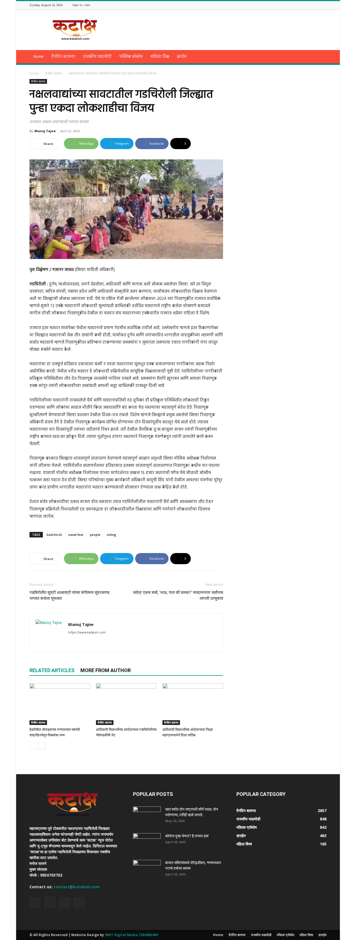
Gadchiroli (54, 534)
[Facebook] (303, 5)
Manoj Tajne (45, 131)
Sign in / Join (81, 5)
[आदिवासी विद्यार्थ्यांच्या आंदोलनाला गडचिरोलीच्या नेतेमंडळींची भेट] (126, 704)
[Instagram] (309, 5)
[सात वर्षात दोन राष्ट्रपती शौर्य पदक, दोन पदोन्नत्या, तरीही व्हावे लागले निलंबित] (147, 816)
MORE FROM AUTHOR (105, 670)
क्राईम (181, 56)
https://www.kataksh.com (87, 632)
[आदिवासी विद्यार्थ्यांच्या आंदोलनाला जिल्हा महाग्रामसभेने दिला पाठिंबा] (192, 704)
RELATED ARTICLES (52, 670)
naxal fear (76, 534)
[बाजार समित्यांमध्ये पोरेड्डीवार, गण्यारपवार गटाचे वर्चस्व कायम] (147, 869)
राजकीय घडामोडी (97, 56)
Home (38, 56)
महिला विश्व (159, 56)
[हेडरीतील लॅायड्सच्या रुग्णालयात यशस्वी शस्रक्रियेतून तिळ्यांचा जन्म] (59, 704)
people (95, 534)
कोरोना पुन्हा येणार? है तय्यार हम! (187, 836)
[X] (316, 5)
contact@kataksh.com (77, 886)
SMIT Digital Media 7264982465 (131, 934)
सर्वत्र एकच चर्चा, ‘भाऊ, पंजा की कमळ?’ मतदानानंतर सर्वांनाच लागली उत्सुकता (178, 595)
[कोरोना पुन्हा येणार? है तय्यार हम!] (147, 843)
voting (111, 534)
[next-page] (41, 746)
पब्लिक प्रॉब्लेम (131, 56)
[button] (320, 57)
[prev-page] (32, 746)
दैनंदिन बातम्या (63, 56)
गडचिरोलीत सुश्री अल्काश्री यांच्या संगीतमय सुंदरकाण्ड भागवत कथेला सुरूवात (69, 595)
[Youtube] (323, 5)
